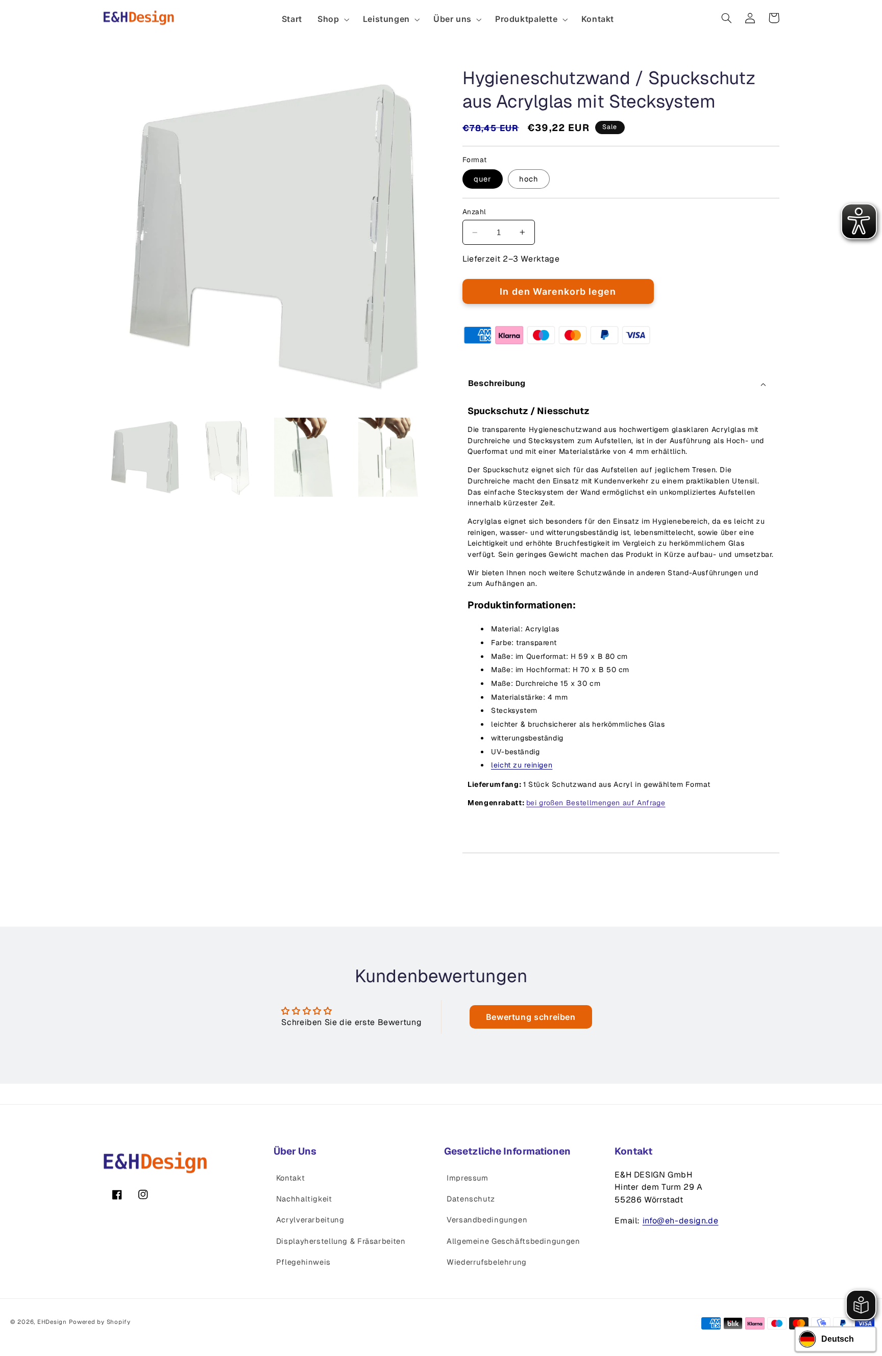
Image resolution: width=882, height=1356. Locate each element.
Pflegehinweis (303, 1262)
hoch (528, 179)
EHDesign (52, 1321)
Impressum (467, 1178)
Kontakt (290, 1178)
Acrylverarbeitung (310, 1219)
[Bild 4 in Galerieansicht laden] (397, 457)
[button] (332, 19)
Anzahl (474, 211)
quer (483, 179)
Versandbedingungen (487, 1219)
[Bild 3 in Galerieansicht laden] (313, 457)
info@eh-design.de (681, 1220)
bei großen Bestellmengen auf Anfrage (596, 802)
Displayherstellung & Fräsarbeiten (341, 1241)
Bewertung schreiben (531, 1017)
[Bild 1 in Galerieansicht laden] (145, 457)
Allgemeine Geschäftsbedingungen (513, 1241)
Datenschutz (471, 1199)
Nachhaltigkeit (304, 1199)
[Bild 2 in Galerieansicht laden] (229, 457)
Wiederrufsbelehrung (487, 1262)
